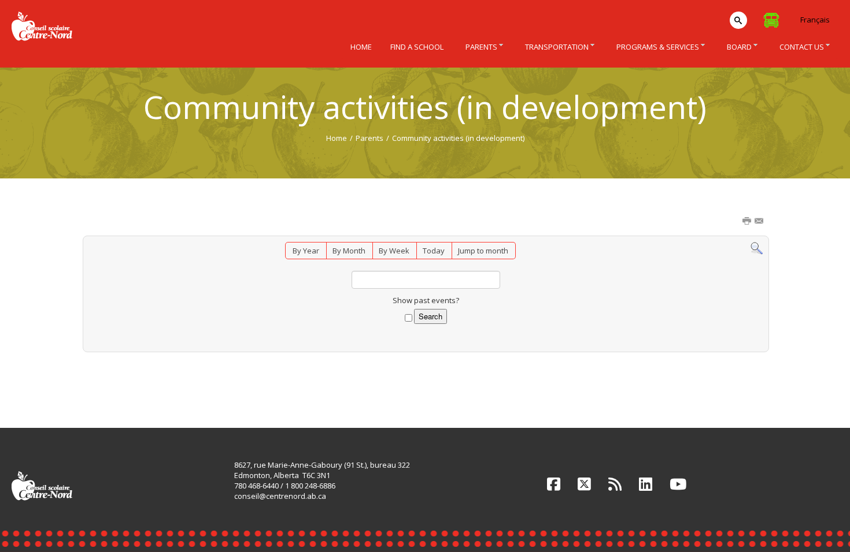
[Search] (757, 248)
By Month (348, 250)
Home (336, 138)
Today (434, 250)
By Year (306, 250)
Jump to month (483, 250)
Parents (369, 138)
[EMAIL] (760, 221)
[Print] (747, 221)
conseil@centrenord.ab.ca (280, 496)
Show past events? (426, 300)
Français (815, 19)
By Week (394, 250)
